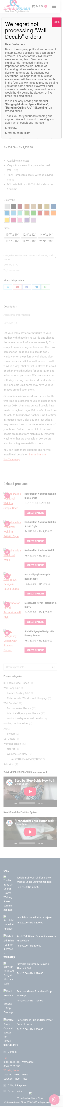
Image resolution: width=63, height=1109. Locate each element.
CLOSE (57, 22)
